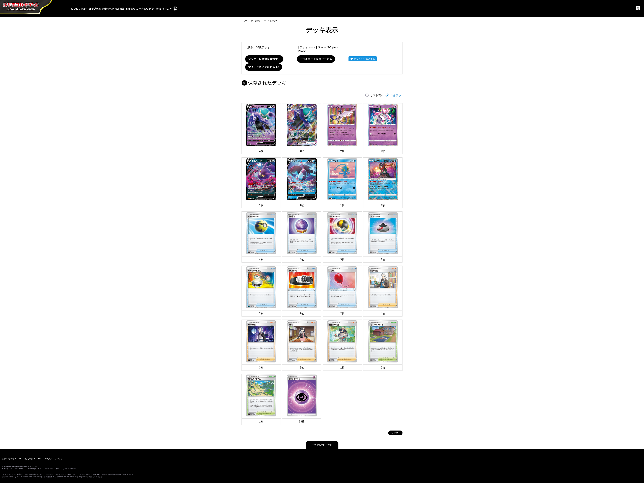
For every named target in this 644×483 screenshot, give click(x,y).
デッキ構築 (255, 21)
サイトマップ (44, 459)
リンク (58, 459)
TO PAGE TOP (322, 445)
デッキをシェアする (364, 58)
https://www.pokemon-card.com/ (28, 477)
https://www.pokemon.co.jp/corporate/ (72, 477)
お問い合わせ (8, 459)
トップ (244, 21)
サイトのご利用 (26, 459)
